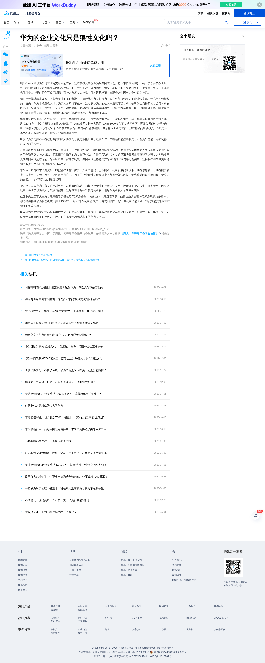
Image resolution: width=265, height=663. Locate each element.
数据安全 (55, 629)
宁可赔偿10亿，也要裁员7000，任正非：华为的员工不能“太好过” (64, 417)
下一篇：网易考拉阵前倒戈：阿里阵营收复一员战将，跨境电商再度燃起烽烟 (59, 259)
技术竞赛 (74, 574)
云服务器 (82, 606)
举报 (167, 45)
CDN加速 (137, 617)
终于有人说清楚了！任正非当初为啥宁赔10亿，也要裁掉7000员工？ (66, 476)
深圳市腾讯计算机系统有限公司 (95, 652)
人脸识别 (55, 617)
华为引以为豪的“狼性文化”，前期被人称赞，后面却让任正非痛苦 (64, 346)
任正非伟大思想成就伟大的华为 (44, 405)
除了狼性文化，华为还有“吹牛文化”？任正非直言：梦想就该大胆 (64, 311)
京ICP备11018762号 (160, 656)
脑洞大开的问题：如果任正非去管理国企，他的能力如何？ (60, 382)
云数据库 (191, 606)
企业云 (108, 617)
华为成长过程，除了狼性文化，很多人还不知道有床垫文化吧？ (63, 323)
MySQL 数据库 (221, 617)
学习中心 (22, 579)
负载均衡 (82, 629)
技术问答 (22, 564)
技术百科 (22, 584)
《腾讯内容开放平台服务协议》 (139, 233)
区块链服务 (111, 606)
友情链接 (177, 574)
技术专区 (22, 589)
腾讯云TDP (126, 574)
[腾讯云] (11, 13)
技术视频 (22, 574)
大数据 (189, 629)
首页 (6, 22)
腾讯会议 (82, 617)
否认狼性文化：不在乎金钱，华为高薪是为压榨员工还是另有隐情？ (66, 370)
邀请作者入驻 (76, 564)
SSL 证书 (55, 621)
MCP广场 (88, 22)
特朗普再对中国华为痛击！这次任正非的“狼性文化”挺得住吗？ (62, 299)
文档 (200, 13)
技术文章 (22, 559)
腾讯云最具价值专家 (131, 559)
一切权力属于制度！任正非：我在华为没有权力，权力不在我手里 (64, 488)
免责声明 (177, 564)
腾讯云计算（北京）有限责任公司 (111, 656)
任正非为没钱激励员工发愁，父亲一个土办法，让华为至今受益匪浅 (66, 453)
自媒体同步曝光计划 (79, 559)
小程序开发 (219, 629)
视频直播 (82, 609)
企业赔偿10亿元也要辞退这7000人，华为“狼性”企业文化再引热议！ (66, 464)
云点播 (162, 629)
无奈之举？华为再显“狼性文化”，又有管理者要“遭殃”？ (58, 334)
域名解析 (218, 606)
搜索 (226, 22)
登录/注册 (249, 13)
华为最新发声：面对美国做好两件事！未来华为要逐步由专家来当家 (66, 429)
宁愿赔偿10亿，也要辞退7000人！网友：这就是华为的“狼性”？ (63, 394)
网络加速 (164, 606)
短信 (107, 629)
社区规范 (177, 559)
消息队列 (136, 606)
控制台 (226, 13)
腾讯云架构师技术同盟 (132, 564)
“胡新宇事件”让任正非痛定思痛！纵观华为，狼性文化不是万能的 (64, 287)
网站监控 (55, 632)
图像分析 (191, 617)
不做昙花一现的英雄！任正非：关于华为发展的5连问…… (59, 500)
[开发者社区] (32, 13)
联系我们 (177, 569)
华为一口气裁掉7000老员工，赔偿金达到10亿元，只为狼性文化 (63, 358)
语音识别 (82, 621)
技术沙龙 (22, 569)
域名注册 (55, 606)
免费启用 (155, 65)
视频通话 (164, 617)
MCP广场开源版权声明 (184, 579)
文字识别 (136, 629)
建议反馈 (212, 13)
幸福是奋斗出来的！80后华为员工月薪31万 (51, 512)
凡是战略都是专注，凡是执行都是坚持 (48, 441)
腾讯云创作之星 (129, 569)
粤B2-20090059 (141, 652)
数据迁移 (82, 632)
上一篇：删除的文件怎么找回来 (36, 255)
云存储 (54, 609)
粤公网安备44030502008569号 (170, 652)
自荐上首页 (75, 569)
